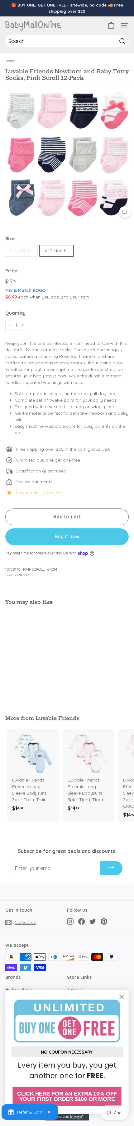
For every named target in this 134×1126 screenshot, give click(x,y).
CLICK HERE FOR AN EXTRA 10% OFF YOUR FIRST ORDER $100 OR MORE (67, 1096)
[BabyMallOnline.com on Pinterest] (104, 921)
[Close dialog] (122, 997)
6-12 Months (57, 250)
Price (11, 271)
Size (10, 238)
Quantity (15, 313)
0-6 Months (21, 250)
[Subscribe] (111, 868)
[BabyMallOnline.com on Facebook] (81, 921)
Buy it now (67, 536)
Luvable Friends (57, 718)
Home (10, 60)
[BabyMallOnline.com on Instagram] (70, 921)
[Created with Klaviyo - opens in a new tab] (67, 1117)
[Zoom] (125, 212)
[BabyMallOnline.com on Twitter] (92, 921)
